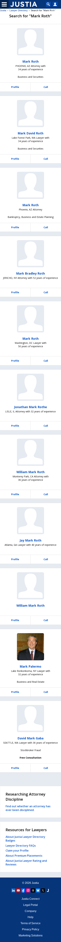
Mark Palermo (30, 666)
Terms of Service (30, 923)
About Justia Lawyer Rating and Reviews (26, 862)
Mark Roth (30, 61)
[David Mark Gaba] (30, 718)
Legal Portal (30, 904)
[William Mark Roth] (30, 452)
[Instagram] (28, 890)
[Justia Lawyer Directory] (48, 890)
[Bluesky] (38, 890)
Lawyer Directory (18, 10)
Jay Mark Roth (30, 540)
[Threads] (33, 890)
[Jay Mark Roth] (30, 520)
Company (30, 911)
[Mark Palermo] (30, 646)
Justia (3, 10)
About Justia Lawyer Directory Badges (25, 838)
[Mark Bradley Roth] (30, 253)
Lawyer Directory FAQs (21, 845)
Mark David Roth (30, 133)
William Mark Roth (30, 472)
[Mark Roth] (30, 41)
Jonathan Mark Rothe (30, 407)
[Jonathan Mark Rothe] (30, 387)
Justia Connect (30, 898)
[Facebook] (23, 890)
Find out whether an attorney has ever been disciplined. (28, 808)
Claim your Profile (17, 850)
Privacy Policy (30, 929)
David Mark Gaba (30, 738)
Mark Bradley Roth (30, 273)
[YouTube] (18, 890)
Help (30, 917)
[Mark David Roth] (30, 113)
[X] (43, 890)
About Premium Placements (24, 855)
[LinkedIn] (13, 890)
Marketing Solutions (31, 935)
